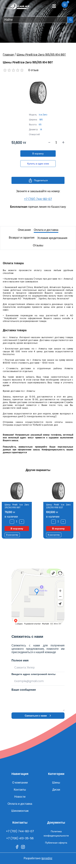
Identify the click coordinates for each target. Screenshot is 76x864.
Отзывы (38, 245)
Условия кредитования (52, 238)
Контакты (20, 790)
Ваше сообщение (23, 690)
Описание (24, 230)
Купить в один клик (38, 163)
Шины (56, 783)
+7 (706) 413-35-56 (20, 838)
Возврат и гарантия (21, 238)
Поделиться (41, 180)
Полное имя (19, 660)
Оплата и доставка (46, 230)
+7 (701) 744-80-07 (38, 199)
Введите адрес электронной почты (33, 674)
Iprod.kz (46, 858)
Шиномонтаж (20, 811)
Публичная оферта (56, 842)
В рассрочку (12, 534)
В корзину (38, 153)
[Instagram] (23, 847)
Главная (8, 55)
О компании (20, 783)
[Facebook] (17, 847)
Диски (56, 790)
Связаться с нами (36, 715)
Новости (19, 797)
